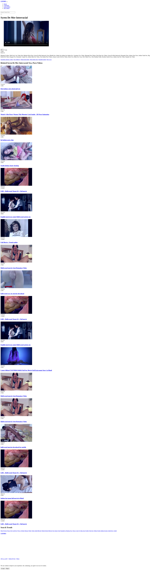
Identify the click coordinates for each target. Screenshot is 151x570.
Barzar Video (28, 531)
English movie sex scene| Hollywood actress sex (16, 217)
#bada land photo (25, 59)
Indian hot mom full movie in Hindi (12, 498)
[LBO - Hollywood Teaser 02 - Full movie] (16, 185)
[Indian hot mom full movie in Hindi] (16, 492)
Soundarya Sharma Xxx (66, 531)
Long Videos (7, 6)
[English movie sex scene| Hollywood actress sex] (16, 211)
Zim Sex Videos (93, 531)
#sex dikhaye (17, 59)
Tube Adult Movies (36, 531)
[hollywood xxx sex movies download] (16, 287)
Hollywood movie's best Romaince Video (14, 268)
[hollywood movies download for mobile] (16, 441)
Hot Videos (6, 8)
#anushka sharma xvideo (7, 59)
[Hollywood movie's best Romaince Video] (16, 262)
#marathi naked (42, 59)
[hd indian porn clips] (16, 134)
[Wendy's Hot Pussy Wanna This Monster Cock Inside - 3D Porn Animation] (16, 108)
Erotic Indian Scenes (102, 531)
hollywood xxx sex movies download (12, 293)
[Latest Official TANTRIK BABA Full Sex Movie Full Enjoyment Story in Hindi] (16, 364)
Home (5, 4)
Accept (2, 568)
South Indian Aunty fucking (10, 165)
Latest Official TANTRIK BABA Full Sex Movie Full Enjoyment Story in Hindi (26, 370)
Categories (6, 5)
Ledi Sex (15, 531)
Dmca (17, 558)
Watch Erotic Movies (47, 531)
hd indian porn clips (7, 140)
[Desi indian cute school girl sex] (16, 83)
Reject (7, 568)
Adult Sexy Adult (112, 531)
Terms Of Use (11, 558)
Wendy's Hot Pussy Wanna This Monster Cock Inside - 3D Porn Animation (25, 114)
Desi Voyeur (4, 531)
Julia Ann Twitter (84, 531)
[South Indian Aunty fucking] (16, 159)
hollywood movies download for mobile (13, 447)
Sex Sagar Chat (56, 531)
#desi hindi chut (34, 59)
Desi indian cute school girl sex (10, 89)
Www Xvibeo (20, 531)
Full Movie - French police (9, 242)
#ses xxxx (49, 59)
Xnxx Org (9, 531)
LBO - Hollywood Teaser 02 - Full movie (14, 191)
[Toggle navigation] (7, 1)
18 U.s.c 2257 (4, 558)
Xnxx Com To (76, 531)
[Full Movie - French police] (16, 236)
